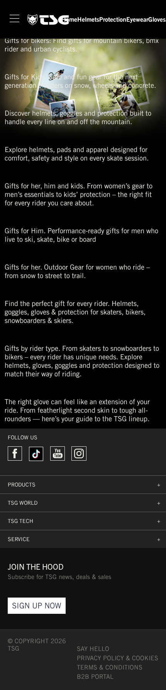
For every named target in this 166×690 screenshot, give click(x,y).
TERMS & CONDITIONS (109, 667)
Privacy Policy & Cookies (117, 658)
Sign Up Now (36, 605)
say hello (93, 648)
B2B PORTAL (95, 676)
